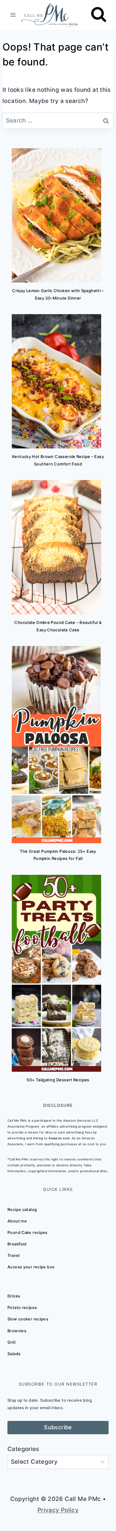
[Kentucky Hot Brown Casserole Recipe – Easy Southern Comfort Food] (56, 381)
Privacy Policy (58, 1510)
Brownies (16, 1330)
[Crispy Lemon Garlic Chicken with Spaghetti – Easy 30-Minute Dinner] (56, 215)
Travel (13, 1255)
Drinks (13, 1296)
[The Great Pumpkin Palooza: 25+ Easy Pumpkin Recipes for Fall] (56, 744)
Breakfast (17, 1244)
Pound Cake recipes (27, 1232)
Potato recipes (22, 1307)
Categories (23, 1449)
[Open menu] (13, 15)
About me (17, 1221)
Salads (13, 1353)
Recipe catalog (22, 1209)
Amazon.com (59, 1138)
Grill (11, 1342)
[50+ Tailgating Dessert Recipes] (56, 973)
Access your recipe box (30, 1267)
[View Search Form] (99, 15)
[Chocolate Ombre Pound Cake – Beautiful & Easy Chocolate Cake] (56, 547)
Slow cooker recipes (27, 1319)
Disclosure (58, 1105)
